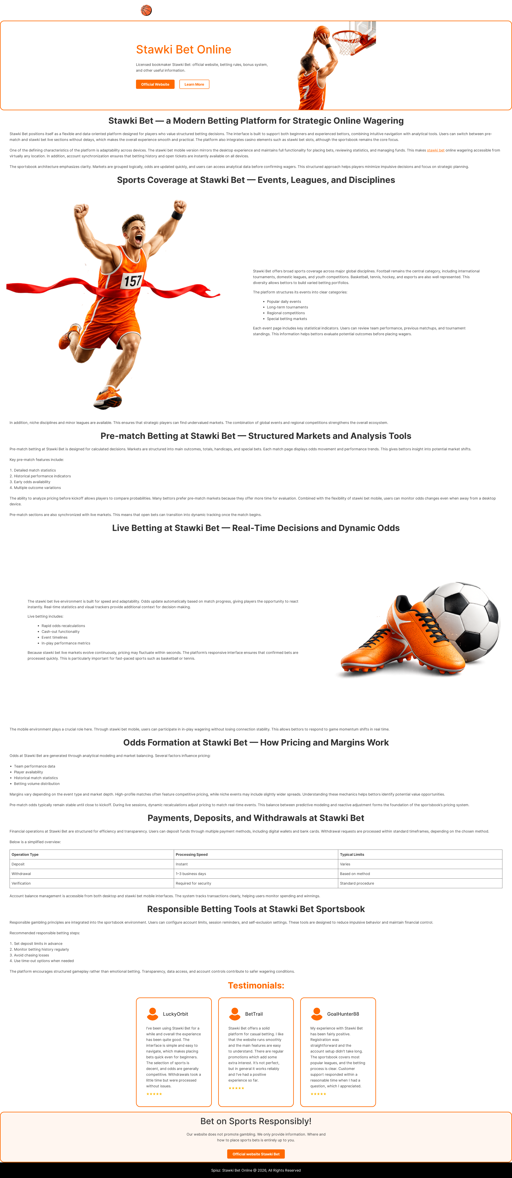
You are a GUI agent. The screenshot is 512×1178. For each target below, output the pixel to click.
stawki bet (436, 150)
